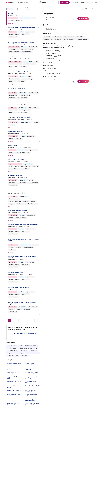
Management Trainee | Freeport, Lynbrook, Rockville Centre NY (23, 27)
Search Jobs (64, 2)
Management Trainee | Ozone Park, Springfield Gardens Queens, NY (22, 257)
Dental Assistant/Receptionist (15, 131)
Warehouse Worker (12, 145)
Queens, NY (11, 353)
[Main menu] (96, 2)
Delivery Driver (12, 348)
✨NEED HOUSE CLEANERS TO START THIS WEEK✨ (20, 118)
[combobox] (27, 2)
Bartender (10, 13)
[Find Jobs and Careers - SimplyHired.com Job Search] (9, 3)
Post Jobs (77, 2)
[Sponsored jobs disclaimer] (93, 9)
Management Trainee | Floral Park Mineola (18, 287)
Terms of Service (32, 336)
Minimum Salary (38, 7)
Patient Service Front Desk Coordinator (17, 210)
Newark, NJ (24, 355)
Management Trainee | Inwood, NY (16, 272)
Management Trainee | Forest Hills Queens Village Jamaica (23, 224)
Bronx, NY (21, 353)
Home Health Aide (13, 355)
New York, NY (24, 350)
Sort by (8, 7)
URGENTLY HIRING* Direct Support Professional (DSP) (21, 192)
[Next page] (35, 320)
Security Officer (13, 350)
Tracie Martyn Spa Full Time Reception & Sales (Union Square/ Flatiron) (23, 240)
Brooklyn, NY (34, 350)
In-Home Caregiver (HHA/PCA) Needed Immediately (21, 42)
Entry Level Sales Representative (16, 159)
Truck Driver (12, 345)
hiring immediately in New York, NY (28, 345)
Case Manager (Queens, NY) (15, 175)
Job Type (27, 7)
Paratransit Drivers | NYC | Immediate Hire (18, 72)
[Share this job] (74, 19)
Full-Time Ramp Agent (13, 103)
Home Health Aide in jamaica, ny (28, 348)
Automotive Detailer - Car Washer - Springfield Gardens (22, 302)
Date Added (46, 7)
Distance (19, 7)
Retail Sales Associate (33, 353)
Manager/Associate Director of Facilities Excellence (21, 57)
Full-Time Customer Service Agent (16, 88)
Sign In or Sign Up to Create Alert (25, 333)
